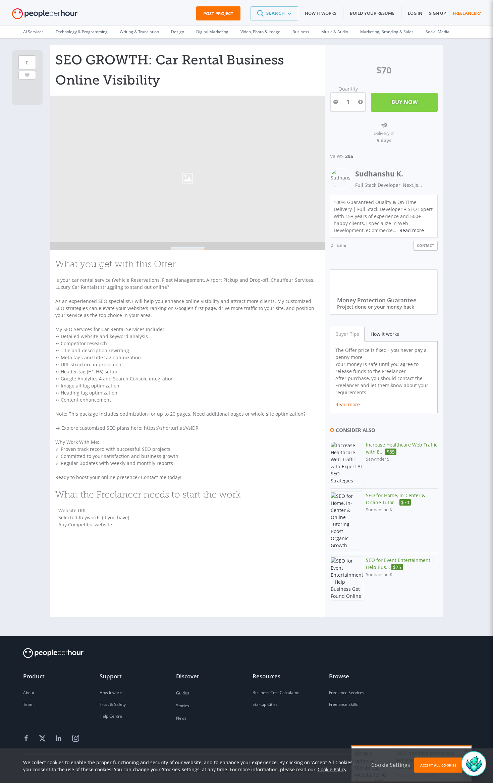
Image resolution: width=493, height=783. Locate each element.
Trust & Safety (113, 704)
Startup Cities (265, 704)
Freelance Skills (343, 704)
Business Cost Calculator (276, 692)
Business (300, 32)
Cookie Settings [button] (390, 765)
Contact (425, 245)
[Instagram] (75, 738)
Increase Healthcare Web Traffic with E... (401, 448)
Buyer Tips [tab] (347, 334)
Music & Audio (334, 32)
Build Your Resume (372, 13)
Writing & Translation (139, 32)
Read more (411, 230)
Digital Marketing (212, 32)
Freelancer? (467, 13)
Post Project (218, 13)
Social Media (437, 32)
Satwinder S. (378, 459)
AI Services (33, 32)
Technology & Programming (82, 32)
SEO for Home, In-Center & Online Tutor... (395, 499)
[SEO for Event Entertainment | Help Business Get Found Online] (347, 578)
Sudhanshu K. (379, 173)
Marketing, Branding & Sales (387, 32)
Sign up (437, 13)
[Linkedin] (59, 738)
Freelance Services (346, 692)
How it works (320, 13)
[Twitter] (43, 738)
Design (177, 32)
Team (28, 704)
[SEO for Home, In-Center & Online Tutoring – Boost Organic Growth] (346, 521)
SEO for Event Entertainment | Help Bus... (400, 563)
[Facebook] (27, 738)
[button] (274, 13)
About (28, 692)
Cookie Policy (332, 769)
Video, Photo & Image (260, 32)
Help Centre (111, 716)
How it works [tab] (385, 334)
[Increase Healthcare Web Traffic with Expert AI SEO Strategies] (346, 463)
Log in (415, 13)
